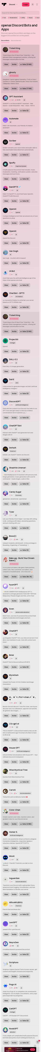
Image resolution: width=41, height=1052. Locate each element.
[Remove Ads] (20, 1049)
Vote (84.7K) (27, 577)
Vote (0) (25, 179)
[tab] (5, 40)
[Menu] (37, 4)
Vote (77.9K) (27, 88)
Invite (14, 64)
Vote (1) (25, 133)
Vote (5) (25, 111)
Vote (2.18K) (27, 824)
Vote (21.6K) (27, 64)
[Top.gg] (4, 4)
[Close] (35, 1046)
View (6, 64)
